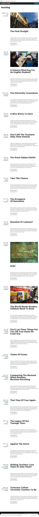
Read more (13, 44)
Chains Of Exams (18, 355)
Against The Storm (19, 444)
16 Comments (5, 160)
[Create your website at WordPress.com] (19, 1)
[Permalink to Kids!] (24, 262)
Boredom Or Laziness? (21, 222)
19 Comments (5, 224)
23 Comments (5, 201)
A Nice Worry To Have (21, 114)
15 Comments (5, 404)
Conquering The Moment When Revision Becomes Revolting (23, 377)
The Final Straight (19, 31)
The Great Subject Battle (22, 158)
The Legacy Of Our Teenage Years (19, 422)
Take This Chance (19, 178)
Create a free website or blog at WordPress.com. (30, 513)
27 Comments (5, 289)
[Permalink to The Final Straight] (24, 27)
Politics (6, 179)
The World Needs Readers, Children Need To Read (24, 308)
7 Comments (5, 55)
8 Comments (5, 116)
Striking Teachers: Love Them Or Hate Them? (22, 466)
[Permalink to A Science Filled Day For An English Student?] (24, 66)
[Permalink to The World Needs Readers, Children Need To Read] (24, 303)
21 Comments (5, 95)
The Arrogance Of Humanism (17, 200)
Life (7, 14)
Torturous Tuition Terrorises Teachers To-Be (23, 489)
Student (6, 332)
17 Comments (5, 245)
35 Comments (5, 16)
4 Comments (5, 423)
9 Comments (5, 137)
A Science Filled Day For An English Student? (22, 71)
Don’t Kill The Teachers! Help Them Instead (22, 136)
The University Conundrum (24, 93)
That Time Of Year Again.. (23, 400)
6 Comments (5, 181)
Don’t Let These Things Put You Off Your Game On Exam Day (24, 332)
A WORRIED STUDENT (6, 3)
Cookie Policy (19, 515)
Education (6, 53)
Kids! (12, 266)
